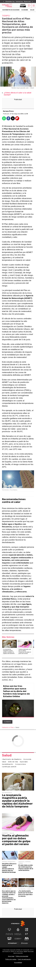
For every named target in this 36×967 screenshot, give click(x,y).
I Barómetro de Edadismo (11, 10)
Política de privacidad (22, 956)
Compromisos (20, 764)
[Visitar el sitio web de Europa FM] (18, 938)
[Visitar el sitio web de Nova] (9, 934)
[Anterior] (3, 1)
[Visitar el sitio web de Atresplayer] (13, 943)
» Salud (16, 727)
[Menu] (34, 5)
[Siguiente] (32, 1)
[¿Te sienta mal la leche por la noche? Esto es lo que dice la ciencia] (26, 882)
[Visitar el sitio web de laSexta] (18, 929)
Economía (25, 10)
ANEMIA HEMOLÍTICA (8, 862)
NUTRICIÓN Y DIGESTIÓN (26, 889)
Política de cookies (10, 959)
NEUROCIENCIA (7, 793)
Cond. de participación (24, 959)
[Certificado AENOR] (23, 5)
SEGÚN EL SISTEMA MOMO (24, 862)
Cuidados (7, 722)
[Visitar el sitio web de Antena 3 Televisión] (9, 929)
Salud (32, 10)
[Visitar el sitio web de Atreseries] (26, 934)
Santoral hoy (19, 1)
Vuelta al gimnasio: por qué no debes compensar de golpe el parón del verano (16, 840)
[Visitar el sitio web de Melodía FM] (26, 938)
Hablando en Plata (8, 727)
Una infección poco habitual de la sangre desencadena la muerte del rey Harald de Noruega (9, 868)
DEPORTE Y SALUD (8, 833)
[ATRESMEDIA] (18, 923)
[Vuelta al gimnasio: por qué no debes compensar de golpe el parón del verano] (25, 644)
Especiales (24, 762)
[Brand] (9, 5)
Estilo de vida (13, 762)
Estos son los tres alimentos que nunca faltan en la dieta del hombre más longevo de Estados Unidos (16, 691)
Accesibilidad (18, 962)
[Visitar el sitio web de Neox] (26, 929)
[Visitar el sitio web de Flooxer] (24, 943)
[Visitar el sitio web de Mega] (18, 934)
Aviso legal (11, 956)
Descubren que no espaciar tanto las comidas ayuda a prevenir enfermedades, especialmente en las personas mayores (9, 897)
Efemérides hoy (10, 1)
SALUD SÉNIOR (6, 889)
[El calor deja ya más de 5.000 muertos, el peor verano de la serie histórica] (26, 855)
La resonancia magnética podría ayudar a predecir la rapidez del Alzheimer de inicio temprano (17, 801)
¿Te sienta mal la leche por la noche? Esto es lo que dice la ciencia (25, 893)
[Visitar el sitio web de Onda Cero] (9, 938)
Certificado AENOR (9, 767)
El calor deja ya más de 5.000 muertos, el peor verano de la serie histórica (25, 867)
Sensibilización (7, 764)
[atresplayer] (29, 5)
